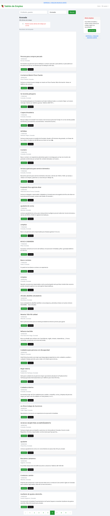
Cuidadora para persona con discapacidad (35, 350)
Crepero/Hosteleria (27, 112)
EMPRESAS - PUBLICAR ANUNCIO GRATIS (55, 3)
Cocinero (24, 150)
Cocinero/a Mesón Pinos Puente (32, 75)
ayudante (24, 442)
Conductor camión (27, 475)
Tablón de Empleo (13, 6)
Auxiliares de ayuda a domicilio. (31, 494)
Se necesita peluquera (28, 94)
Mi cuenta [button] (105, 6)
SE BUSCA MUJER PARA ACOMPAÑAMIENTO (36, 423)
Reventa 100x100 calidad (29, 314)
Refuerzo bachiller (27, 331)
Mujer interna (25, 369)
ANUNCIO (23, 69)
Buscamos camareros (28, 458)
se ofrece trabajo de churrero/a (31, 406)
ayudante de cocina (27, 206)
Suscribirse (92, 30)
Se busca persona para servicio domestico (35, 169)
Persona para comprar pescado (31, 56)
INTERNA (24, 131)
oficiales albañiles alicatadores (31, 296)
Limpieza (24, 225)
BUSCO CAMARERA (27, 241)
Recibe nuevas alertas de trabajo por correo (35, 24)
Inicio (98, 6)
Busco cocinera (26, 260)
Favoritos (30, 69)
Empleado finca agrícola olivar (31, 187)
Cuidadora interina (27, 387)
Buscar (72, 12)
